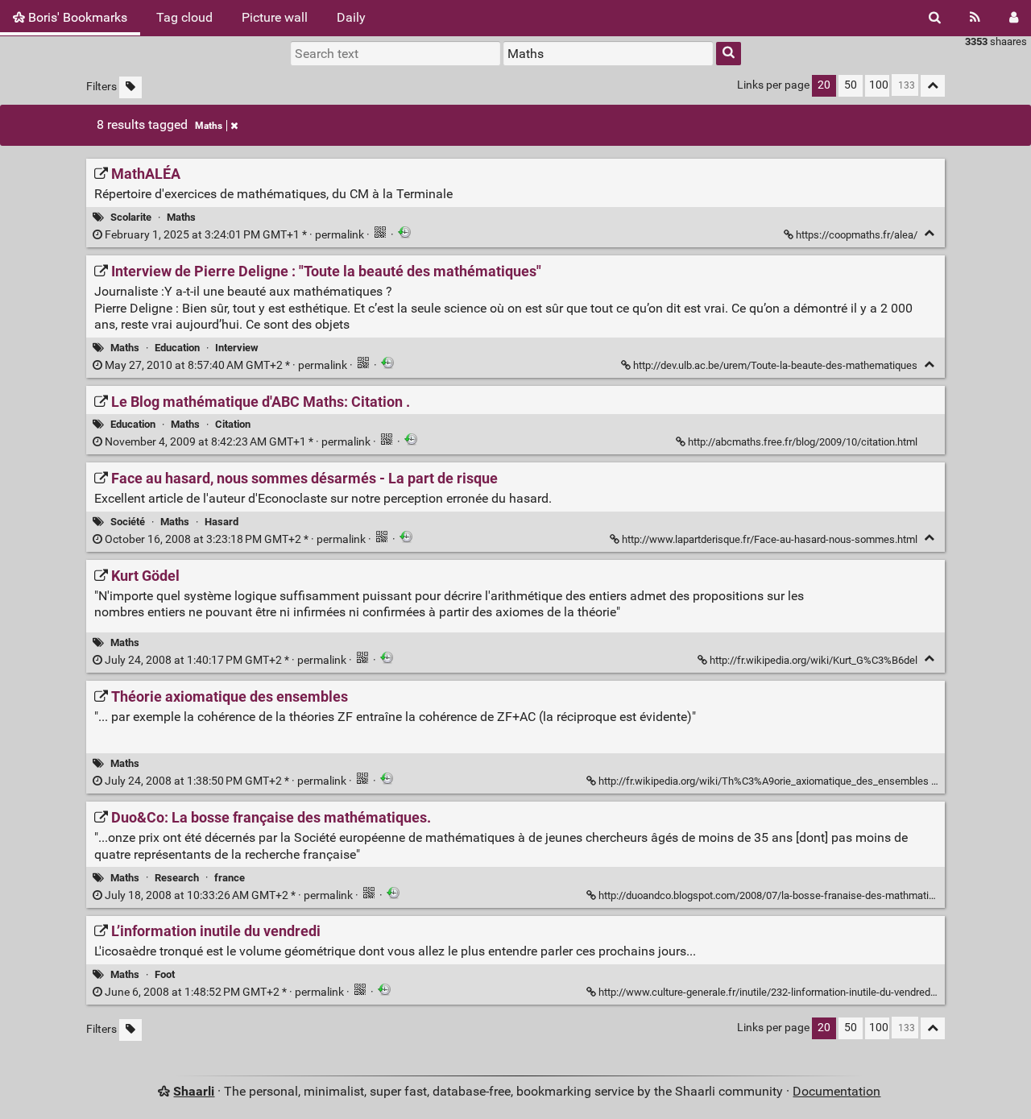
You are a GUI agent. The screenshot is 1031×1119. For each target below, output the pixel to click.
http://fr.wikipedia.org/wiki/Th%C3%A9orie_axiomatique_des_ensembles (763, 781)
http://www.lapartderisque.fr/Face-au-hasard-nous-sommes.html (769, 539)
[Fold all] (933, 86)
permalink (234, 235)
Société (127, 522)
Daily (351, 17)
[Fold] (929, 233)
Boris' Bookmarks (76, 17)
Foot (165, 974)
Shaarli (193, 1091)
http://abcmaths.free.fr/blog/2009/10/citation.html (802, 442)
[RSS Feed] (975, 17)
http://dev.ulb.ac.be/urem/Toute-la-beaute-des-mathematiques (775, 365)
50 (850, 85)
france (229, 878)
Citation (233, 424)
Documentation (836, 1091)
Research (177, 878)
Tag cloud (184, 17)
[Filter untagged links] (130, 87)
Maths (208, 125)
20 (824, 85)
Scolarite (130, 217)
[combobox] (608, 53)
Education (177, 348)
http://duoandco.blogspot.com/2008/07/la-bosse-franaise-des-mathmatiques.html (786, 895)
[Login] (1013, 17)
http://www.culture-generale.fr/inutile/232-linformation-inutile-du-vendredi (765, 992)
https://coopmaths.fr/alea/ (856, 235)
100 (878, 85)
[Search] (935, 17)
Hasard (221, 522)
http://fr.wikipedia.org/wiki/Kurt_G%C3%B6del (813, 660)
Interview (237, 348)
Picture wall (275, 17)
